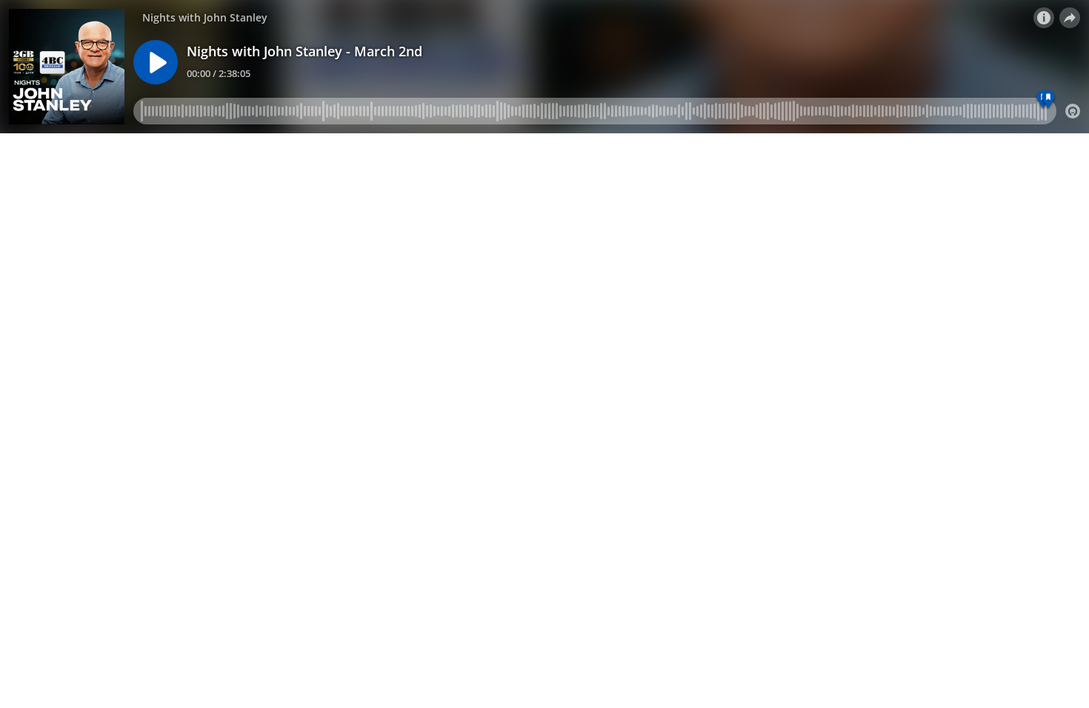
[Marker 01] (1048, 99)
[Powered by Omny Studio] (1072, 111)
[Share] (1069, 17)
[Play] (155, 62)
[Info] (1043, 17)
